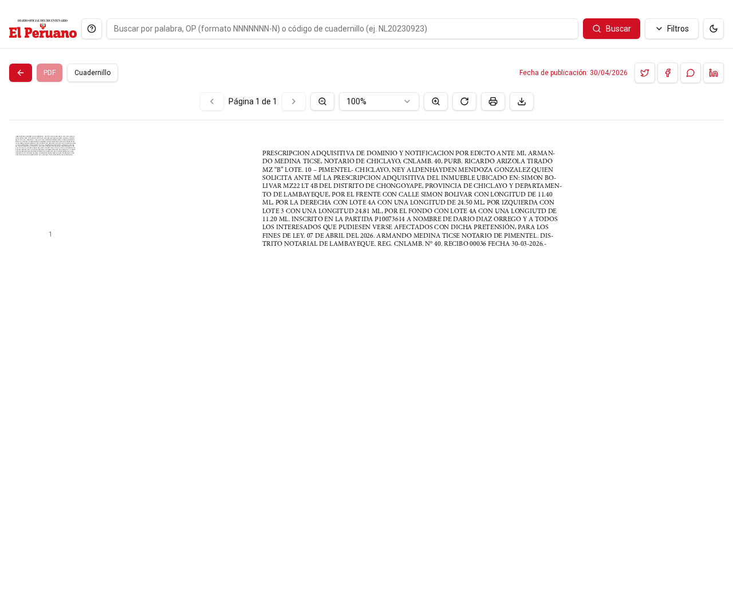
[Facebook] (667, 72)
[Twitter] (645, 72)
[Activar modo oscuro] (713, 28)
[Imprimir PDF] (493, 101)
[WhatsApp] (690, 72)
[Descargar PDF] (522, 101)
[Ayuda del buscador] (91, 28)
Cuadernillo (92, 73)
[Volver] (20, 73)
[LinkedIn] (713, 72)
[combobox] (379, 101)
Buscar (618, 28)
